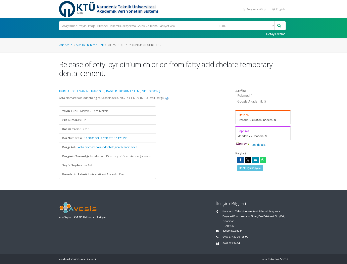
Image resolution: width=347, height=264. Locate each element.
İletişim (101, 217)
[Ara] (279, 25)
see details (258, 145)
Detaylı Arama (275, 34)
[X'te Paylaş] (248, 160)
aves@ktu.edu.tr (232, 230)
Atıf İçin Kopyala (251, 168)
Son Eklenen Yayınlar (90, 44)
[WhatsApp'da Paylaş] (263, 160)
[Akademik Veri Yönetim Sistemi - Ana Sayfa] (77, 9)
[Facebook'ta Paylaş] (240, 160)
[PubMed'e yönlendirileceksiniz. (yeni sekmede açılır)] (166, 98)
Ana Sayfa (65, 44)
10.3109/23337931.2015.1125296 (105, 138)
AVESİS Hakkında (84, 217)
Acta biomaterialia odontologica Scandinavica (107, 147)
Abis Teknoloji (270, 259)
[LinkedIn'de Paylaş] (255, 160)
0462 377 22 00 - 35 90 (235, 236)
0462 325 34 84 (231, 243)
